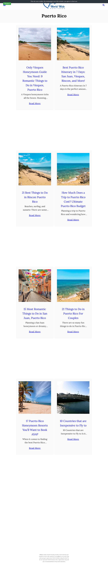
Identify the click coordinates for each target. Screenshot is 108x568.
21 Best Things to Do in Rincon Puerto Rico (35, 197)
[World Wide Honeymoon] (54, 4)
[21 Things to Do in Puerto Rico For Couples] (73, 285)
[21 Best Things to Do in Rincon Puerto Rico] (35, 169)
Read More (35, 103)
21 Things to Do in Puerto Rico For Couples (73, 313)
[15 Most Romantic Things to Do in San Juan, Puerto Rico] (35, 285)
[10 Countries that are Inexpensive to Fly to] (73, 397)
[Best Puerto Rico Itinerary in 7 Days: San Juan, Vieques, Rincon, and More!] (73, 44)
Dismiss (7, 3)
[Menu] (4, 5)
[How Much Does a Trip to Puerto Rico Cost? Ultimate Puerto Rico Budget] (73, 169)
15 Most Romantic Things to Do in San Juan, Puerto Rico (34, 313)
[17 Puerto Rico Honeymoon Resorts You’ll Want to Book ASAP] (35, 397)
